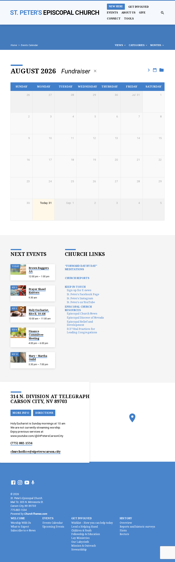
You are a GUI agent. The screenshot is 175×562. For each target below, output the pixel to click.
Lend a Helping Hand (84, 526)
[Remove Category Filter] (95, 71)
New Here (116, 6)
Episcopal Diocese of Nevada (85, 317)
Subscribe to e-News (23, 530)
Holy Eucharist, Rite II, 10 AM (39, 311)
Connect (114, 18)
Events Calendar (29, 45)
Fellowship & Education (85, 534)
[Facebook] (13, 482)
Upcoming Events (53, 526)
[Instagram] (20, 482)
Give (142, 12)
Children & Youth (81, 530)
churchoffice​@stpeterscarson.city (35, 451)
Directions (44, 413)
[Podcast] (33, 483)
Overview (126, 522)
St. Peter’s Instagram (80, 298)
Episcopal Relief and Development (80, 323)
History (126, 518)
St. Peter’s (54, 12)
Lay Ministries (80, 538)
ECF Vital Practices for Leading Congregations (82, 330)
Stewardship (79, 549)
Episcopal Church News (82, 313)
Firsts (123, 530)
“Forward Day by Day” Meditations (81, 267)
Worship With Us (21, 522)
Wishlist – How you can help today (92, 522)
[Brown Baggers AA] (18, 269)
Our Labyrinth (80, 541)
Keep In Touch (75, 287)
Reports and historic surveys (137, 526)
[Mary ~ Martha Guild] (18, 357)
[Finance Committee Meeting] (18, 333)
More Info (21, 413)
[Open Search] (162, 12)
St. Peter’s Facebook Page (83, 294)
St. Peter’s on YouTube (81, 302)
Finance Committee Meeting (36, 335)
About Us (128, 12)
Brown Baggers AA (39, 269)
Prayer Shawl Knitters (37, 291)
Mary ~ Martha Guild (38, 357)
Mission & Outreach (83, 545)
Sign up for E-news (79, 290)
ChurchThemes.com (35, 513)
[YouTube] (27, 482)
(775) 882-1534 (21, 443)
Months (156, 45)
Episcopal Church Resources (78, 308)
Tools (129, 18)
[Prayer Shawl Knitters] (18, 290)
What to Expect (20, 526)
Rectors (124, 534)
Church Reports (77, 278)
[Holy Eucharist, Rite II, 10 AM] (18, 311)
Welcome (18, 518)
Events (112, 12)
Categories (137, 45)
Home (14, 45)
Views (119, 45)
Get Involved (138, 7)
